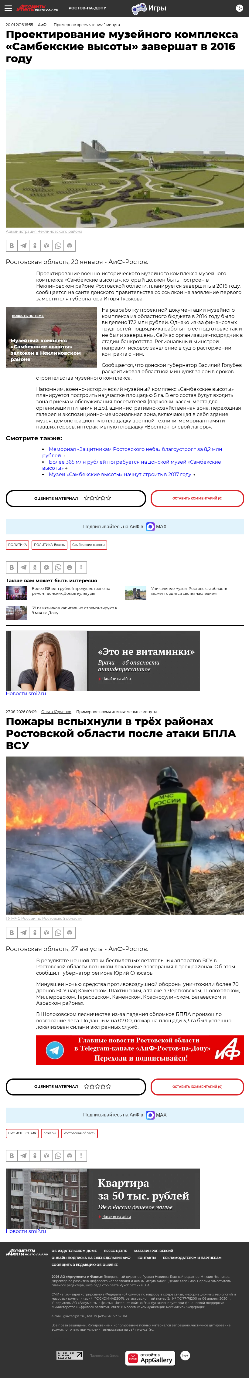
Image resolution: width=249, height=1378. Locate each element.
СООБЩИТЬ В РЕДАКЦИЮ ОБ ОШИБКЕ (85, 1265)
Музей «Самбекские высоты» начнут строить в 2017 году (120, 474)
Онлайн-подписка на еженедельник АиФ (91, 1258)
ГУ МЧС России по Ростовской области (44, 918)
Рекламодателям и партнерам (192, 1258)
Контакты (147, 1258)
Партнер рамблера (104, 1355)
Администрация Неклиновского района (44, 231)
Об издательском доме (74, 1251)
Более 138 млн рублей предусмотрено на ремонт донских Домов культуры (71, 591)
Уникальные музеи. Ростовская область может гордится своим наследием (189, 591)
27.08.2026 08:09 (21, 711)
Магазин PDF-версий (153, 1251)
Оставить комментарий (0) (197, 498)
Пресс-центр (115, 1251)
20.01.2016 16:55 (19, 24)
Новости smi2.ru (26, 693)
